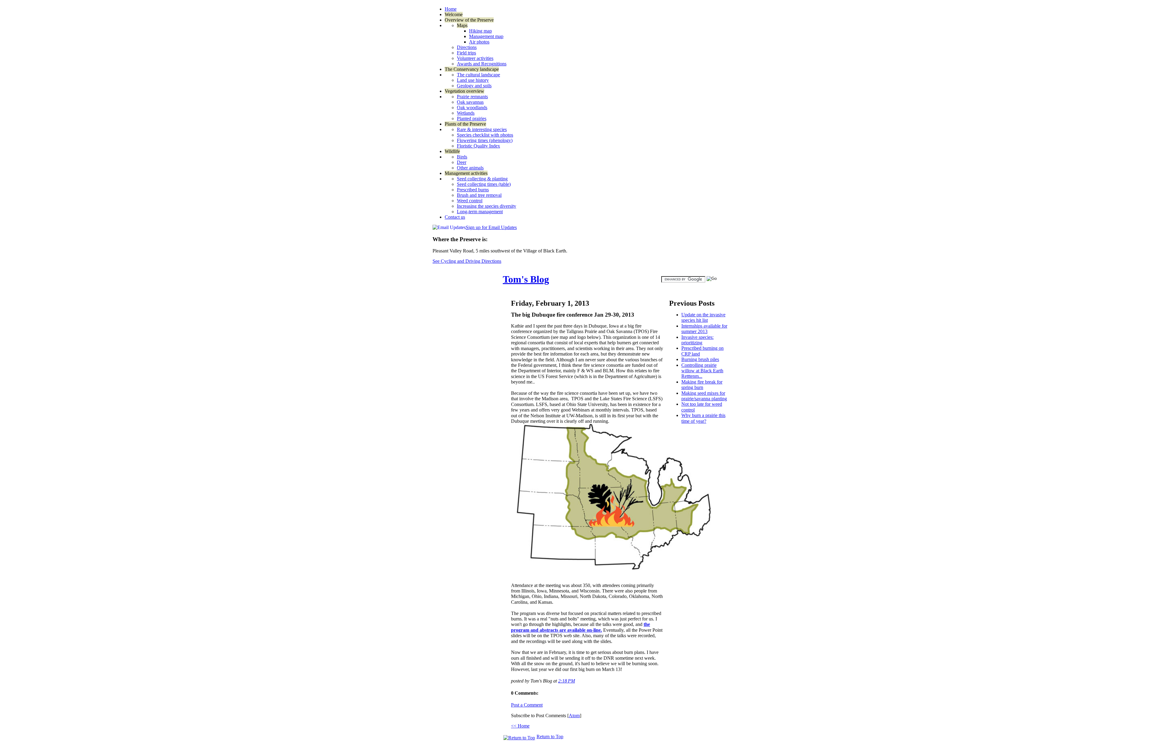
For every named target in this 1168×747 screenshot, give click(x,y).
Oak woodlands (472, 107)
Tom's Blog (526, 279)
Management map (486, 36)
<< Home (520, 725)
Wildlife (452, 151)
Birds (462, 156)
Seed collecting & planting (482, 178)
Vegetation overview (464, 91)
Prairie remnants (472, 96)
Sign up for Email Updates (491, 227)
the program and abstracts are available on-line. (580, 627)
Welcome (454, 14)
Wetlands (465, 113)
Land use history (473, 80)
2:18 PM (566, 680)
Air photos (479, 41)
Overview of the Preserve (469, 20)
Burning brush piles (700, 359)
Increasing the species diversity (486, 206)
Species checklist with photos (485, 134)
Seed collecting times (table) (484, 184)
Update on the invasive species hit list (703, 317)
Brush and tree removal (479, 195)
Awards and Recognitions (481, 63)
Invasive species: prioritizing (697, 340)
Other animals (470, 167)
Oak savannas (470, 102)
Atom (574, 715)
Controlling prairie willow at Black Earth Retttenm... (702, 371)
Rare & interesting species (482, 129)
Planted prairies (471, 118)
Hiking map (480, 30)
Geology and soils (474, 85)
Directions (467, 47)
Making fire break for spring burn (701, 384)
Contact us (455, 217)
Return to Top (550, 736)
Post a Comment (527, 704)
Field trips (466, 52)
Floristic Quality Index (478, 145)
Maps (462, 25)
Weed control (469, 200)
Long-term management (480, 211)
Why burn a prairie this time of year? (703, 418)
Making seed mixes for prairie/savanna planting (704, 396)
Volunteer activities (475, 58)
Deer (461, 162)
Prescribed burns (473, 189)
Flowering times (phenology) (485, 140)
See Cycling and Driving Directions (467, 261)
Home (451, 9)
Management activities (466, 173)
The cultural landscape (478, 74)
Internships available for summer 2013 (704, 328)
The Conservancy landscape (472, 69)
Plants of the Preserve (465, 124)
